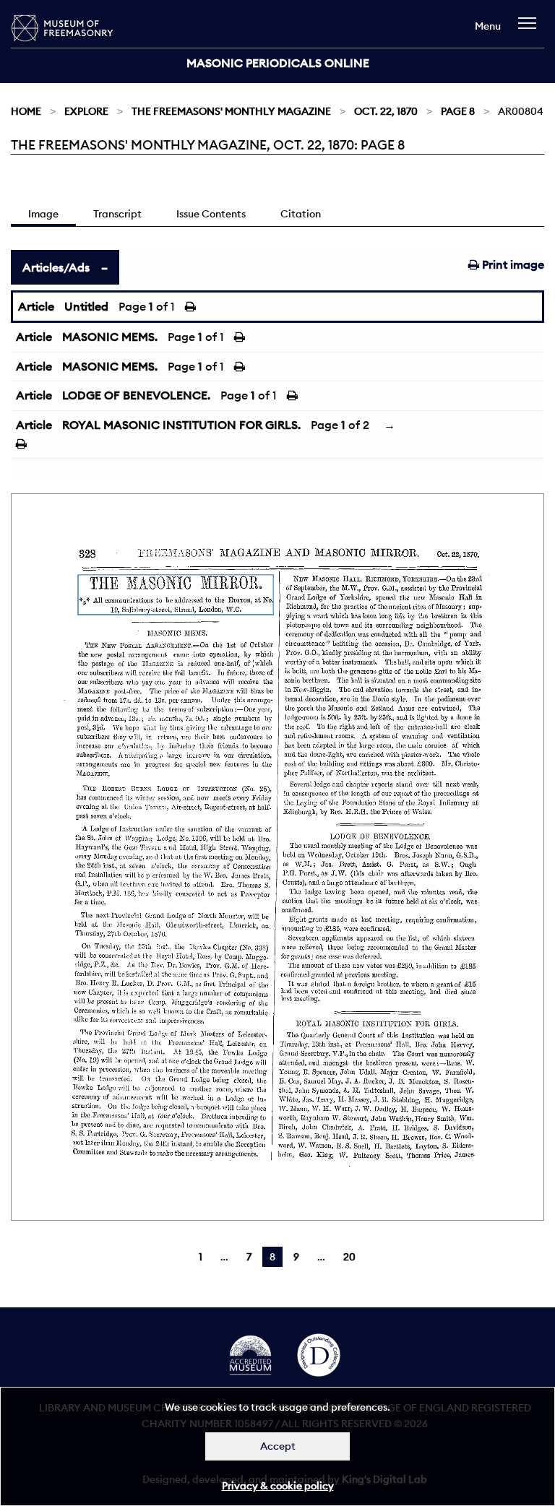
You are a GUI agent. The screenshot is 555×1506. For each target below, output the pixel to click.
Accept (278, 1446)
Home (26, 111)
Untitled (86, 306)
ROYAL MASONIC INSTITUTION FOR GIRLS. (181, 424)
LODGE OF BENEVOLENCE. (136, 395)
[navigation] (530, 30)
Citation (300, 213)
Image (43, 213)
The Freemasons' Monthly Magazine (231, 111)
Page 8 (458, 111)
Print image (511, 264)
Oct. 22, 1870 (386, 111)
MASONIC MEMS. (110, 336)
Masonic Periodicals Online (277, 63)
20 (349, 1256)
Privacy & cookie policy (278, 1485)
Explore (86, 111)
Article (36, 306)
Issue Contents (211, 213)
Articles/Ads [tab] (56, 267)
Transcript (117, 213)
